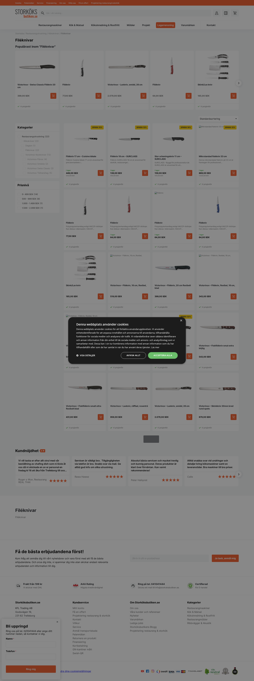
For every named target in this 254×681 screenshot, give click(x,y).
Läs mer (155, 347)
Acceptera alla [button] (163, 355)
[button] (85, 355)
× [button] (181, 320)
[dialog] (127, 340)
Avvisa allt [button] (133, 355)
